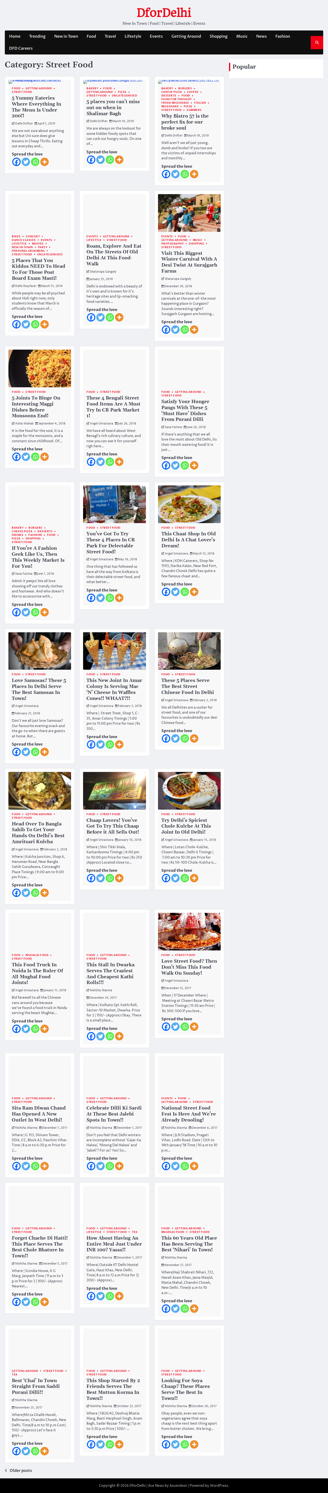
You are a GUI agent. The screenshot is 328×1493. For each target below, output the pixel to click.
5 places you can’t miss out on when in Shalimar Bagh (113, 108)
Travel (110, 36)
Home (14, 36)
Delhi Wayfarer (25, 286)
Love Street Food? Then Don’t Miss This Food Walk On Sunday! (189, 967)
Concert (33, 236)
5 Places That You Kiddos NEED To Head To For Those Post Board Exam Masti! (38, 269)
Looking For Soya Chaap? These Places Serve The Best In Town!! (185, 1390)
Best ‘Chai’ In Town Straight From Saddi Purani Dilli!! (36, 1387)
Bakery (92, 88)
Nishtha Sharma (101, 990)
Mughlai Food (37, 955)
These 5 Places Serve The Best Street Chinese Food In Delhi (187, 687)
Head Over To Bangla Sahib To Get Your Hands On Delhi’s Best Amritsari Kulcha (38, 833)
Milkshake (170, 106)
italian (200, 103)
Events (156, 36)
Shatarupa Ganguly (103, 272)
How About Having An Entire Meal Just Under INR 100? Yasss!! (114, 1244)
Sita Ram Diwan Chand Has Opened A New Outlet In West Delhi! (39, 1114)
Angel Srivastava (101, 424)
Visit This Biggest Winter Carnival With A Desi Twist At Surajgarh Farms (189, 262)
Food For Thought (176, 99)
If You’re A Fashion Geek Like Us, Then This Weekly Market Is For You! (38, 557)
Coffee (193, 92)
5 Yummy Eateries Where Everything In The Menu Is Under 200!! (36, 107)
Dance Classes (24, 240)
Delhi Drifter (24, 124)
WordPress (219, 1485)
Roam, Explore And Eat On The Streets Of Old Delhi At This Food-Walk (113, 255)
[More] (44, 162)
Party (43, 247)
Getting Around (186, 36)
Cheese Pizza (171, 92)
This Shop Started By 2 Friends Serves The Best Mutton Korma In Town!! (113, 1390)
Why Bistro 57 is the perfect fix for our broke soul (185, 122)
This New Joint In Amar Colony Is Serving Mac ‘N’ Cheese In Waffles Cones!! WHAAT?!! (114, 689)
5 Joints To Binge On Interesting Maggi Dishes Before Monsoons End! (36, 407)
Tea (135, 1232)
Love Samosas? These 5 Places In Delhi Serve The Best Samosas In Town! (39, 689)
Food (91, 36)
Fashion (282, 36)
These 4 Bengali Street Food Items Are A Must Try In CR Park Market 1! (113, 407)
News (261, 36)
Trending (37, 36)
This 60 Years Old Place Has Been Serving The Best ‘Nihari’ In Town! (189, 1244)
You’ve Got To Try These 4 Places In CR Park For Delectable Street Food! (110, 543)
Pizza (122, 92)
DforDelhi (164, 12)
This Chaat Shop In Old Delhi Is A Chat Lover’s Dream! (188, 540)
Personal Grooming (28, 251)
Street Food (22, 92)
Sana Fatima (173, 427)
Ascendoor (178, 1485)
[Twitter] (26, 162)
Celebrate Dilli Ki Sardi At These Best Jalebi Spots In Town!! (114, 1114)
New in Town (66, 36)
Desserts (168, 95)
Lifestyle (133, 36)
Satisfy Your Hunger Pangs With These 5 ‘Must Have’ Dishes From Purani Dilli (185, 411)
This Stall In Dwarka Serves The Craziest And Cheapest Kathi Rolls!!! (110, 974)
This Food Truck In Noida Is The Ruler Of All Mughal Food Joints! (37, 974)
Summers (194, 110)
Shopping (219, 36)
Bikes (16, 236)
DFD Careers (21, 48)
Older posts (21, 1470)
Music (242, 36)
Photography (172, 243)
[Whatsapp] (35, 162)
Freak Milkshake (175, 103)
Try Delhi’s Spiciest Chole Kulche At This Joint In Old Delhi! (186, 827)
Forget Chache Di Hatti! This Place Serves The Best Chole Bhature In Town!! (40, 1247)
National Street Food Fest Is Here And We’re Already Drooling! (188, 1114)
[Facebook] (16, 162)
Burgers (185, 88)
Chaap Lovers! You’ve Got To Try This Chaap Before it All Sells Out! (112, 827)
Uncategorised (124, 95)
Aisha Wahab (24, 424)
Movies (38, 243)
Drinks (17, 535)
